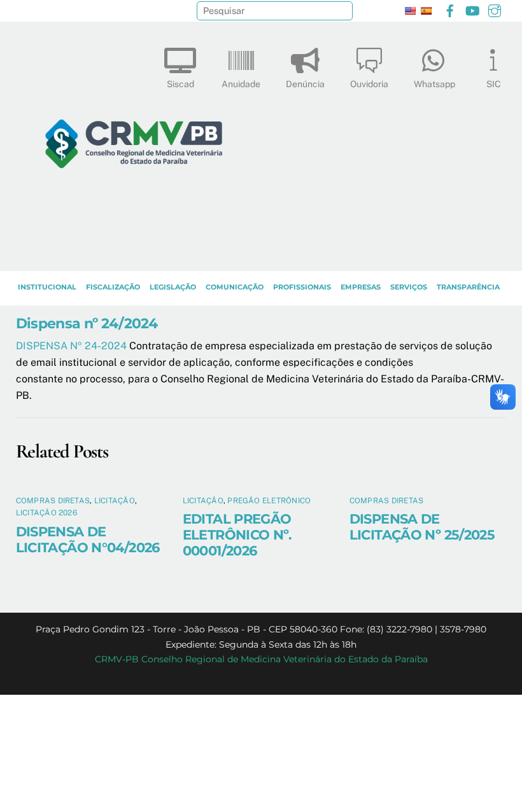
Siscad (180, 84)
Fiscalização (113, 286)
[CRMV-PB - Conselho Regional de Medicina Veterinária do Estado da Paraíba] (133, 255)
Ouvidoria (369, 84)
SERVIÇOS (408, 286)
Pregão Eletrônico (269, 500)
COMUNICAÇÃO (235, 286)
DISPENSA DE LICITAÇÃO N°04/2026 (88, 539)
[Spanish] (426, 11)
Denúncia (305, 84)
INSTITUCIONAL (47, 286)
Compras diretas (53, 500)
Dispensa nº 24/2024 (87, 323)
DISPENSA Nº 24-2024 (72, 346)
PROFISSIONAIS (302, 286)
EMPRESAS (361, 286)
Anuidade (241, 84)
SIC (493, 84)
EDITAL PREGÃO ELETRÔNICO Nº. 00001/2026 (237, 535)
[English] (410, 11)
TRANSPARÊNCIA (468, 286)
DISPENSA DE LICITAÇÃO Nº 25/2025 (422, 527)
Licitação (114, 500)
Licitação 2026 (46, 512)
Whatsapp (434, 84)
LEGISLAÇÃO (173, 286)
